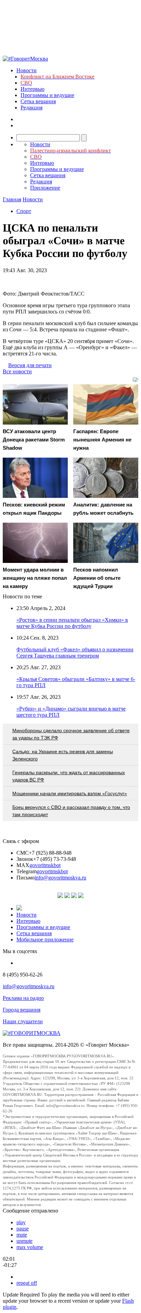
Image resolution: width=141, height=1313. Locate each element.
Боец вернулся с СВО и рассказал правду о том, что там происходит (71, 810)
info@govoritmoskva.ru (60, 877)
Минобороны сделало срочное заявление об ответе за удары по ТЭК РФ (71, 734)
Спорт (23, 211)
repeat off (26, 1283)
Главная (12, 199)
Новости (26, 70)
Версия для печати (30, 365)
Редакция (31, 107)
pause (22, 1228)
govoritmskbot (45, 865)
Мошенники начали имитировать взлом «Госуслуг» (69, 793)
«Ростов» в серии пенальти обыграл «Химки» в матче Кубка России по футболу (72, 623)
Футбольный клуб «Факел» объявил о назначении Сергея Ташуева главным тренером (74, 653)
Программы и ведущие (47, 95)
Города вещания (21, 1010)
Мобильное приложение (45, 939)
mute (21, 1235)
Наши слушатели (23, 1021)
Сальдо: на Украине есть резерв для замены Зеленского (62, 755)
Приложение (45, 188)
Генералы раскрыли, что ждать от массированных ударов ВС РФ (68, 776)
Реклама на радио (23, 998)
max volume (29, 1247)
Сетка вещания (38, 101)
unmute (24, 1241)
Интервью (32, 89)
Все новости (17, 371)
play (21, 1222)
